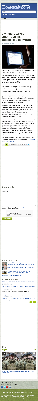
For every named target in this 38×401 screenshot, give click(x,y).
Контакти (15, 384)
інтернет (7, 141)
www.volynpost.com (6, 394)
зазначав (4, 111)
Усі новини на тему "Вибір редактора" (12, 275)
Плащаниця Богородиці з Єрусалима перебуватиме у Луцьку (18, 298)
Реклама (9, 384)
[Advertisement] (19, 25)
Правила (25, 207)
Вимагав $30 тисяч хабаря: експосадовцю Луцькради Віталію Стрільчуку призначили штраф (21, 263)
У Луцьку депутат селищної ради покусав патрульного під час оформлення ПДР (19, 272)
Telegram (32, 139)
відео (4, 349)
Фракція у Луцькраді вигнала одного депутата (14, 295)
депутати (12, 141)
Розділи (5, 18)
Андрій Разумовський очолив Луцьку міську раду (21, 267)
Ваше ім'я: (5, 191)
